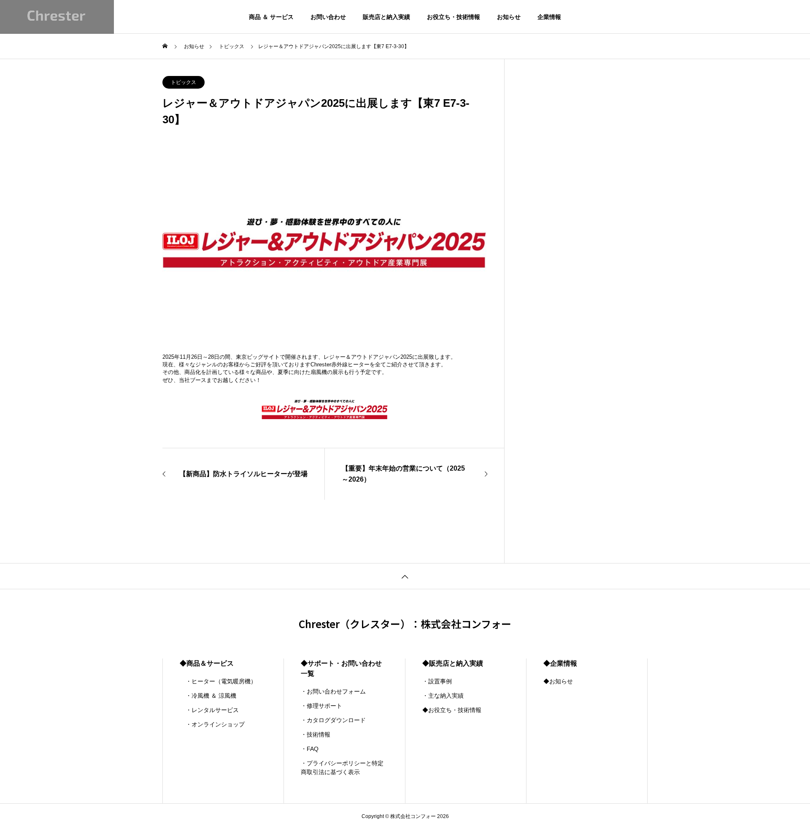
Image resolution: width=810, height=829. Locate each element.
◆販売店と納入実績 (452, 663)
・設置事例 (437, 681)
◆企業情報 (560, 663)
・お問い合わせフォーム (333, 691)
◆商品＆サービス (207, 663)
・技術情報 (315, 734)
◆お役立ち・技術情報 (451, 710)
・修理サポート (321, 705)
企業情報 (549, 17)
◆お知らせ (558, 681)
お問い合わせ (328, 17)
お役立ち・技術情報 (453, 17)
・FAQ (310, 748)
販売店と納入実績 (386, 17)
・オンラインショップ (212, 724)
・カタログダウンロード (333, 720)
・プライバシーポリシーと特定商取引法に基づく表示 (342, 767)
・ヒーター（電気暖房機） (218, 681)
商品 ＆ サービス (271, 17)
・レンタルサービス (209, 710)
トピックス (183, 82)
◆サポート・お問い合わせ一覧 (341, 668)
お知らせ (509, 17)
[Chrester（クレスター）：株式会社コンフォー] (57, 17)
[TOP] (405, 576)
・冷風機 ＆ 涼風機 (208, 695)
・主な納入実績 (443, 695)
